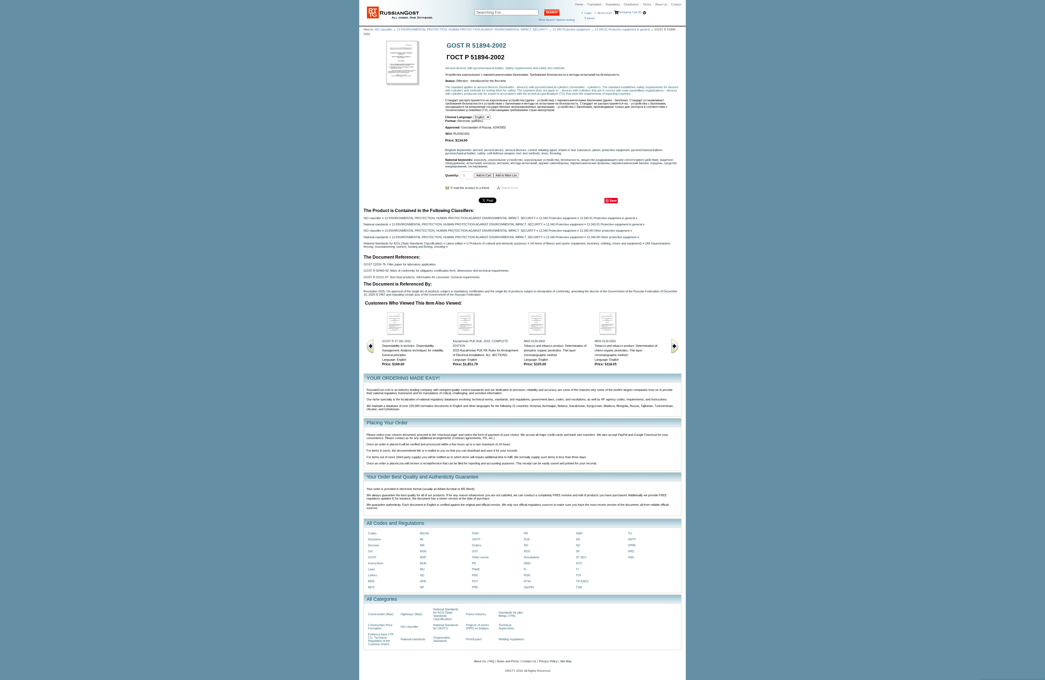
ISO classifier (383, 29)
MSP (423, 557)
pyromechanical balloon (646, 150)
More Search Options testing (557, 19)
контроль (489, 163)
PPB (475, 587)
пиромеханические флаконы (590, 163)
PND (475, 575)
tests (545, 153)
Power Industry (476, 614)
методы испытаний (524, 163)
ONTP (476, 539)
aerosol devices (515, 150)
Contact (676, 4)
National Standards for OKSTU (445, 626)
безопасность (570, 159)
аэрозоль (480, 159)
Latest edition (454, 243)
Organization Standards (441, 639)
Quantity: (452, 175)
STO (579, 563)
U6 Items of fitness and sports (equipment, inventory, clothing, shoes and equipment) (586, 243)
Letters (372, 575)
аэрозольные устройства (541, 159)
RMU (527, 563)
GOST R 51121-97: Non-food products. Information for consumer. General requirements (422, 277)
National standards (376, 224)
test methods (531, 153)
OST (475, 551)
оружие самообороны (553, 163)
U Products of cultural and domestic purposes (496, 243)
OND (475, 533)
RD (526, 545)
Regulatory (613, 4)
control (532, 150)
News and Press (508, 661)
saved (590, 18)
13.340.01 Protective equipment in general (622, 29)
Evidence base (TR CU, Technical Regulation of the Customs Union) (381, 639)
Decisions (374, 539)
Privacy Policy (548, 661)
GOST (372, 557)
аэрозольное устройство (505, 159)
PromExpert (474, 639)
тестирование (477, 166)
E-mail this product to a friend (470, 187)
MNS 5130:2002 (534, 341)
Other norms (480, 557)
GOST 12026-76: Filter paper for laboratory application (399, 264)
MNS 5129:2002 (605, 341)
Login (588, 12)
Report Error (509, 187)
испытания (473, 163)
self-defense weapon (501, 153)
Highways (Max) (411, 614)
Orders (476, 545)
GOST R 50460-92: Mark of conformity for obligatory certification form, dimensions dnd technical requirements (436, 270)
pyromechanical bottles (460, 153)
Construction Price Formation (380, 626)
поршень (656, 163)
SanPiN (529, 587)
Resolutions (531, 557)
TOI (578, 575)
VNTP (632, 539)
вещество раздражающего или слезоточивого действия (619, 159)
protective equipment (615, 150)
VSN (631, 557)
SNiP (579, 533)
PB (474, 563)
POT (475, 581)
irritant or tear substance (574, 150)
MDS (371, 587)
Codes (372, 533)
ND (422, 575)
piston (596, 150)
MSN (423, 551)
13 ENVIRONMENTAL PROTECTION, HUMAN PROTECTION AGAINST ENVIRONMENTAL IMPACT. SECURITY (472, 29)
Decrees (373, 545)
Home (579, 4)
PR (526, 533)
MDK (371, 581)
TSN (579, 587)
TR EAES (582, 581)
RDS (527, 551)
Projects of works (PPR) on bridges (477, 626)
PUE (527, 539)
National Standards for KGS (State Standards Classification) (403, 243)
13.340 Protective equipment (571, 29)
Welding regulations (511, 639)
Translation (594, 4)
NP (422, 587)
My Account (604, 12)
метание (503, 163)
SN (578, 539)
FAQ (491, 661)
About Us (661, 4)
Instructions (375, 563)
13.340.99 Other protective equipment (604, 230)
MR (422, 545)
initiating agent (547, 150)
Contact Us (528, 661)
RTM (527, 581)
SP (578, 551)
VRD (631, 551)
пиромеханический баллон (629, 163)
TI (577, 569)
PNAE (476, 569)
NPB (423, 581)
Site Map (565, 661)
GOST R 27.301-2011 (396, 341)
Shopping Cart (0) (630, 12)
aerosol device (493, 150)
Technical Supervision (506, 626)
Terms (647, 4)
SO (578, 545)
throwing (555, 153)
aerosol (477, 150)
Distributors (631, 4)
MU (422, 569)
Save (613, 200)
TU (630, 533)
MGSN (424, 533)
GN (370, 551)
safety (481, 153)
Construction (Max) (381, 614)
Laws (371, 569)
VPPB (631, 545)
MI (421, 539)
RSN (527, 575)
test (518, 153)
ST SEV (581, 557)
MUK (423, 563)
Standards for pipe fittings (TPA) (511, 614)
